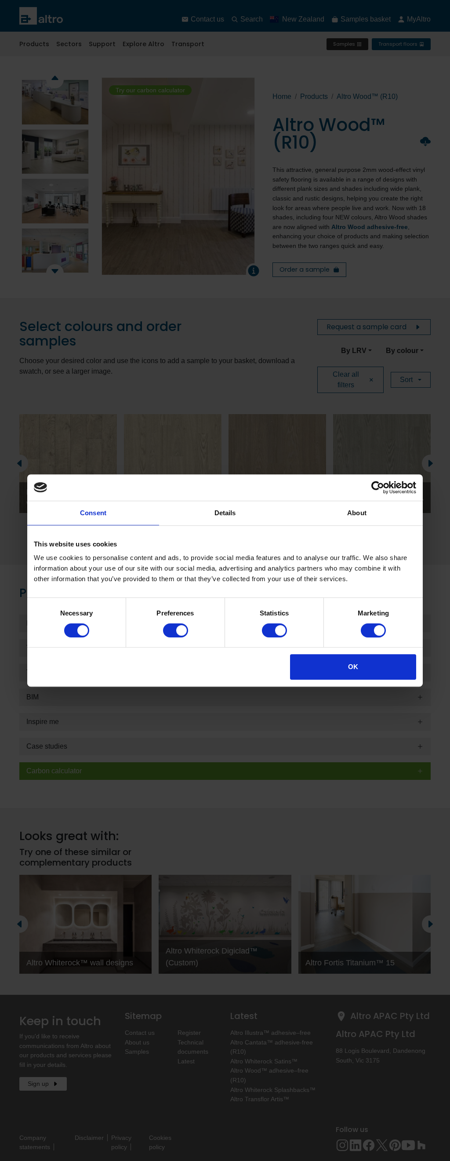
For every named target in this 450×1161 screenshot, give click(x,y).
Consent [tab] (93, 513)
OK (353, 666)
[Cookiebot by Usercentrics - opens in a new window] (377, 487)
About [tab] (357, 513)
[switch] (175, 630)
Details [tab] (225, 513)
